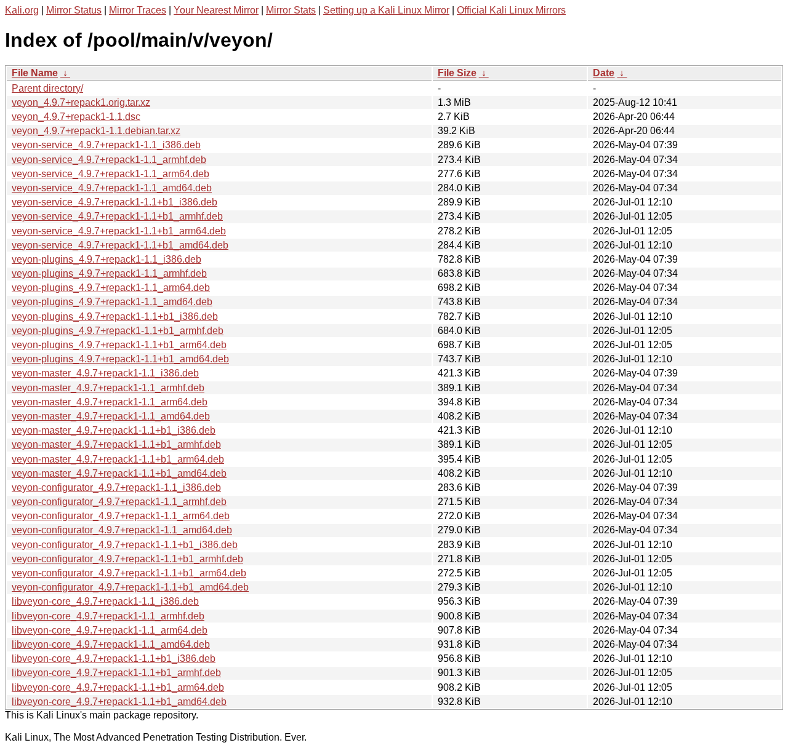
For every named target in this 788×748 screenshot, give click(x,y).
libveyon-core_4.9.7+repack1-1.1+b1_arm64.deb (118, 687)
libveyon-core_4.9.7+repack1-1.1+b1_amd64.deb (119, 701)
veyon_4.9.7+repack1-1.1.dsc (76, 116)
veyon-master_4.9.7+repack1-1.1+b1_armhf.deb (116, 444)
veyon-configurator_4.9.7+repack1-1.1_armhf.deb (119, 501)
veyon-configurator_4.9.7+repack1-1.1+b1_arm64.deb (129, 573)
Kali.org (22, 10)
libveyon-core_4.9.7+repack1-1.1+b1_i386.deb (113, 658)
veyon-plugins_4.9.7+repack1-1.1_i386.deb (106, 259)
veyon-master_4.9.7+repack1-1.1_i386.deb (105, 373)
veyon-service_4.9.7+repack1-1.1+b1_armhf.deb (117, 216)
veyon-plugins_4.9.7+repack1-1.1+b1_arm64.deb (119, 345)
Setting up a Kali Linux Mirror (386, 10)
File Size (457, 73)
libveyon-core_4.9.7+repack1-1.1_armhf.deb (108, 616)
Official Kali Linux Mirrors (511, 10)
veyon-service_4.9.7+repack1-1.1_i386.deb (106, 145)
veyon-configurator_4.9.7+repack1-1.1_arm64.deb (121, 516)
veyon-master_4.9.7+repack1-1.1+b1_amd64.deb (119, 473)
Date (603, 73)
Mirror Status (74, 10)
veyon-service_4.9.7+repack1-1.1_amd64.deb (112, 188)
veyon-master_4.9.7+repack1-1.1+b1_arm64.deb (118, 459)
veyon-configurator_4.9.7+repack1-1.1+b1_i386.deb (125, 544)
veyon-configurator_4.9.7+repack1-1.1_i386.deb (116, 487)
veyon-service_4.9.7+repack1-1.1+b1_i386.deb (114, 202)
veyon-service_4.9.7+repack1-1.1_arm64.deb (110, 174)
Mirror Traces (137, 10)
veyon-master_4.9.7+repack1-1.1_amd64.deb (111, 416)
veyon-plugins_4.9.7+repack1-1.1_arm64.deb (111, 287)
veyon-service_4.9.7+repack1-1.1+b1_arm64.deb (119, 231)
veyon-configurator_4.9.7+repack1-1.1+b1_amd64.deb (130, 587)
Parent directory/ (47, 88)
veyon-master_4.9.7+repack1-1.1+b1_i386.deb (113, 430)
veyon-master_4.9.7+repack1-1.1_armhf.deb (108, 388)
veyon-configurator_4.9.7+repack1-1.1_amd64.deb (122, 530)
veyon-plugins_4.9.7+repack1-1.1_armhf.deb (109, 273)
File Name (35, 73)
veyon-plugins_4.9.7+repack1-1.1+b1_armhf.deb (117, 330)
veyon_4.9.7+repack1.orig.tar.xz (81, 102)
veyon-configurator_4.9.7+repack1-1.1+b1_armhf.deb (127, 559)
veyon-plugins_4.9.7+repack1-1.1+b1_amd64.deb (120, 359)
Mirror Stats (291, 10)
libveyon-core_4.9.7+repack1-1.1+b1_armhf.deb (116, 672)
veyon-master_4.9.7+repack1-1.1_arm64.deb (109, 402)
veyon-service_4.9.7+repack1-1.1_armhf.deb (109, 159)
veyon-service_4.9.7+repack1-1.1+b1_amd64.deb (120, 245)
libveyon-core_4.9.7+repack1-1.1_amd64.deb (111, 644)
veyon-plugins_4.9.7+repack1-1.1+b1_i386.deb (115, 316)
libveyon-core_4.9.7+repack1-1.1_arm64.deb (109, 630)
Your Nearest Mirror (216, 10)
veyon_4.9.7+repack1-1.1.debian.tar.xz (96, 130)
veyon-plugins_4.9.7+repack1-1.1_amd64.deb (112, 301)
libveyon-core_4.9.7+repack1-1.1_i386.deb (105, 601)
